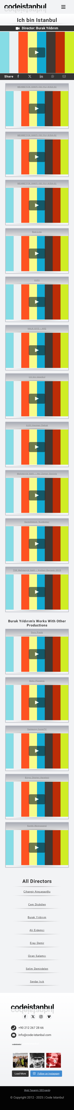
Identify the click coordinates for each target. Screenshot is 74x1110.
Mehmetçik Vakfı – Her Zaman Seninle (37, 474)
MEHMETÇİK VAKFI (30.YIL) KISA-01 (37, 183)
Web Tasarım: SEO (37, 1090)
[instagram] (41, 1017)
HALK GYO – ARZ (37, 328)
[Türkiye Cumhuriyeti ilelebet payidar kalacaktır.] (53, 1060)
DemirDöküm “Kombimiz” (37, 522)
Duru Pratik (37, 632)
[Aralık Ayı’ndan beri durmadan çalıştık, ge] (20, 1060)
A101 (37, 280)
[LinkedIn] (41, 76)
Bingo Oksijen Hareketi (37, 777)
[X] (29, 76)
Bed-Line (37, 232)
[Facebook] (18, 76)
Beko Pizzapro (37, 681)
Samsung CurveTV (37, 729)
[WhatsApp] (53, 76)
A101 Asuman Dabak (37, 425)
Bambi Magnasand (37, 826)
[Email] (64, 76)
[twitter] (33, 1017)
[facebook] (25, 1017)
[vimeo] (49, 1017)
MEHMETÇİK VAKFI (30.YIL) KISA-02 (37, 135)
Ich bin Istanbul (37, 377)
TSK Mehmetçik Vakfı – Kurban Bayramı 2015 (37, 570)
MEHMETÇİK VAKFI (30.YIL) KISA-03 (37, 87)
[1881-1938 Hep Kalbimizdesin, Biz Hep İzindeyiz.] (37, 1060)
